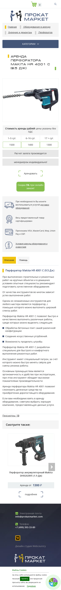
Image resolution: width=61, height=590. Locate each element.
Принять (24, 579)
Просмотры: (10, 415)
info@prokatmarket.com (29, 515)
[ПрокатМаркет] (30, 16)
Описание (9, 260)
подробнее (31, 494)
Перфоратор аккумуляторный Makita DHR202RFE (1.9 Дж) (31, 474)
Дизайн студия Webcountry (30, 546)
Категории (28, 43)
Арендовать (30, 173)
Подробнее (31, 586)
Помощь (23, 260)
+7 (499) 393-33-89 (25, 525)
